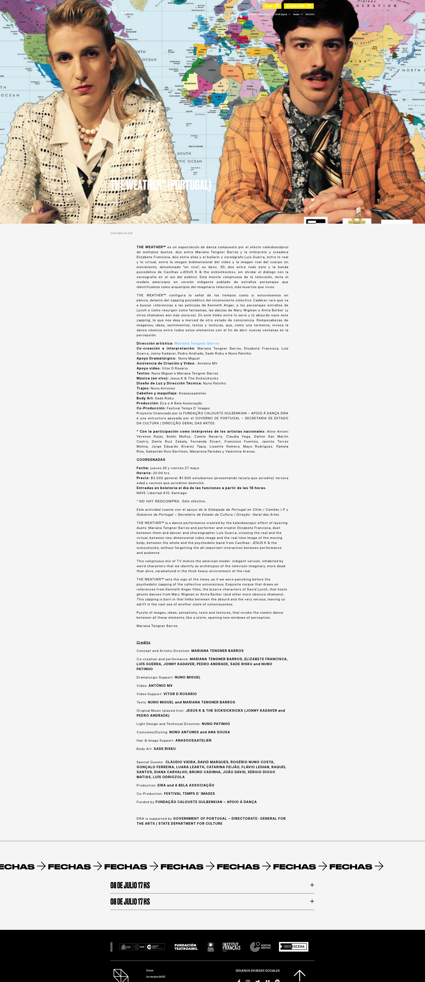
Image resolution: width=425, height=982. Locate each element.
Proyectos (264, 14)
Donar (150, 970)
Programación (217, 14)
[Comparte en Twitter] (313, 200)
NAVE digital (281, 14)
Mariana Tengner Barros (197, 343)
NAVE (201, 14)
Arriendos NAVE (155, 976)
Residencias (236, 14)
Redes (296, 14)
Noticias (252, 14)
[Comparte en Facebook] (303, 200)
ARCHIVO (310, 14)
